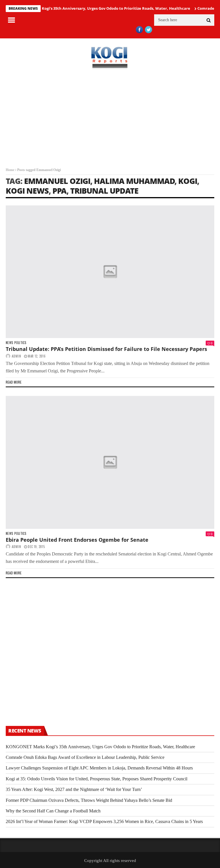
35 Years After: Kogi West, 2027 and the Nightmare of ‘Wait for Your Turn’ (74, 789)
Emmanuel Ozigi (57, 181)
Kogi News (27, 190)
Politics (20, 343)
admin (16, 356)
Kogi (187, 181)
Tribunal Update (104, 190)
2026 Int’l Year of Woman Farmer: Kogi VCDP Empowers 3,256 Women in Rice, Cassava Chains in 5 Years (104, 821)
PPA (59, 190)
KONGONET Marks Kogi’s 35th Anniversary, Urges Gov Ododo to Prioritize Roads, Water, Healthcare (92, 8)
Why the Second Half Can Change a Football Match (53, 810)
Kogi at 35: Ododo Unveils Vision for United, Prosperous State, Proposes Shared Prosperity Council (96, 778)
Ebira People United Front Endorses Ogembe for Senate (77, 539)
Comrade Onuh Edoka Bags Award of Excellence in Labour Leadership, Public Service (85, 757)
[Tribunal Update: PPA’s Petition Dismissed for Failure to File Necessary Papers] (110, 271)
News (9, 343)
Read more (13, 382)
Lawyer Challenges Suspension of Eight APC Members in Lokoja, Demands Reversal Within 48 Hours (99, 767)
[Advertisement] (110, 118)
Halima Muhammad (134, 181)
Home (10, 170)
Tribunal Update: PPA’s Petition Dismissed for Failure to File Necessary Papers (106, 348)
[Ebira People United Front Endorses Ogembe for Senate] (110, 462)
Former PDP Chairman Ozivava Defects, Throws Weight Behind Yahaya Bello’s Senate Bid (89, 800)
